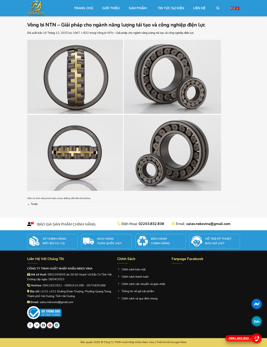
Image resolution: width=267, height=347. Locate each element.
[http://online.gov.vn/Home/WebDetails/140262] (44, 312)
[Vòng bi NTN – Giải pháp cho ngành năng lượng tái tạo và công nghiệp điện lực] (124, 115)
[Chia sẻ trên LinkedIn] (57, 325)
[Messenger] (256, 304)
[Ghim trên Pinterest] (50, 325)
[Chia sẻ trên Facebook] (30, 325)
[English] (232, 8)
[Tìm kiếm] (218, 8)
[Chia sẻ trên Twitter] (37, 325)
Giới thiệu (111, 8)
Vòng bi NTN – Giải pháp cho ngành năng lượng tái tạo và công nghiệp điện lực (145, 33)
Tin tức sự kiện (171, 8)
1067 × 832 (81, 33)
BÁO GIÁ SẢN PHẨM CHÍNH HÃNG (66, 224)
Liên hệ (199, 8)
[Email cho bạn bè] (43, 325)
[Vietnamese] (237, 8)
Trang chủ (83, 8)
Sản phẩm (137, 8)
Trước (32, 204)
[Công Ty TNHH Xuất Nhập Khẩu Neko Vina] (45, 8)
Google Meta (178, 342)
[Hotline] (256, 338)
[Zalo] (256, 321)
